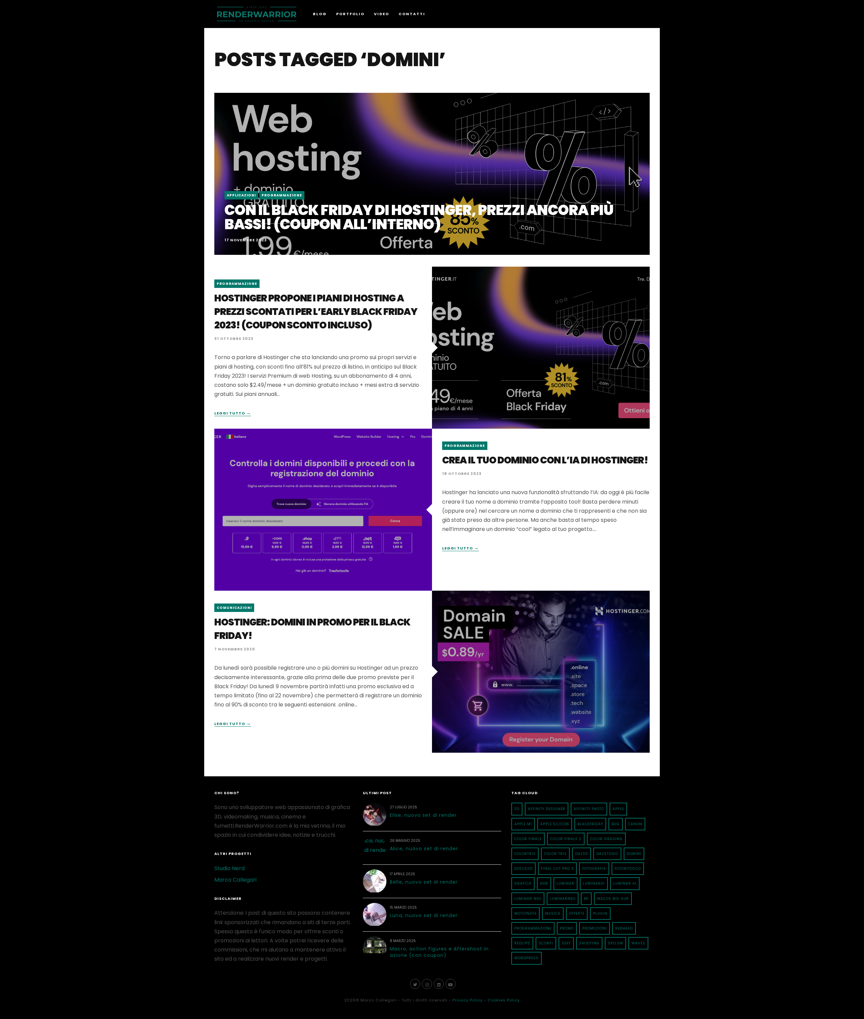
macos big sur (613, 898)
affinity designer (546, 808)
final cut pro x (557, 868)
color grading (606, 838)
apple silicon (554, 824)
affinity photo (589, 808)
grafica (523, 883)
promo (567, 928)
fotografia (594, 868)
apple (618, 808)
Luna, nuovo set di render (424, 915)
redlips (522, 943)
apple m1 (523, 824)
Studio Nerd (229, 868)
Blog (320, 14)
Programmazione (282, 195)
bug (616, 824)
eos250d (523, 868)
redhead (624, 928)
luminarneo (562, 898)
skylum (615, 943)
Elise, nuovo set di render (423, 815)
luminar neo (527, 898)
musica (553, 913)
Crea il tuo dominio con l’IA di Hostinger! (545, 460)
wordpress (526, 958)
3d (516, 808)
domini (634, 853)
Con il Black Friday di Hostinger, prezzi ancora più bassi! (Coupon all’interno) (418, 217)
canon (635, 824)
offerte (577, 913)
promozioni (594, 928)
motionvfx (525, 913)
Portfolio (350, 14)
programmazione (532, 928)
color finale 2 (566, 838)
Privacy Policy (468, 1000)
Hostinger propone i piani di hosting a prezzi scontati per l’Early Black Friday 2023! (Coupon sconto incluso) (315, 312)
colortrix (525, 853)
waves (638, 943)
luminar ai (625, 883)
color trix (555, 853)
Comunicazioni (234, 607)
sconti (546, 943)
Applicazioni (241, 195)
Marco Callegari (235, 880)
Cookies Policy (504, 1000)
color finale (528, 838)
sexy (566, 943)
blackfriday (590, 824)
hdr (544, 883)
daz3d (581, 853)
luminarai (594, 883)
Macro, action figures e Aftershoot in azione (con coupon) (439, 952)
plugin (600, 913)
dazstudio (607, 853)
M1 (586, 898)
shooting (589, 943)
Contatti (412, 14)
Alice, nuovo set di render (424, 848)
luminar (565, 883)
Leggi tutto (232, 413)
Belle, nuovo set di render (424, 882)
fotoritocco (628, 868)
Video (381, 14)
